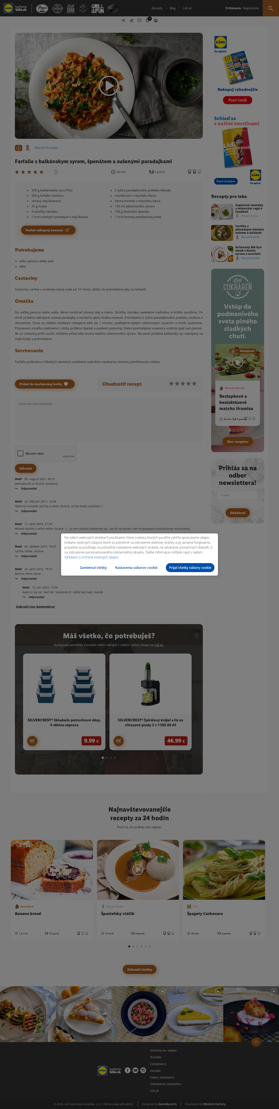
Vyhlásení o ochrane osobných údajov (91, 557)
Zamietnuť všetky (93, 567)
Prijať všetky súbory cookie (190, 567)
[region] (139, 554)
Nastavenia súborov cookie (136, 567)
